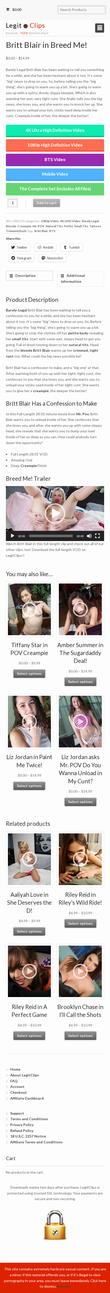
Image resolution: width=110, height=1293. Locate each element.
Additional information (73, 278)
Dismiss (64, 1286)
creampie (41, 391)
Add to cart (47, 203)
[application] (55, 513)
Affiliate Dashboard (27, 1098)
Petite (68, 226)
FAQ (14, 1081)
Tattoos (95, 226)
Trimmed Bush (16, 231)
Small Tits (81, 226)
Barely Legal (90, 221)
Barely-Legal (16, 310)
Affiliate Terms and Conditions (36, 1142)
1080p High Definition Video (55, 145)
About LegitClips (24, 1075)
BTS (52, 231)
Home (15, 1069)
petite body (78, 333)
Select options (29, 673)
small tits (20, 339)
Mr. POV (38, 226)
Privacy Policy (22, 1125)
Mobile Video (55, 174)
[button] (55, 513)
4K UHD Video (70, 221)
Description (25, 275)
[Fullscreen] (97, 535)
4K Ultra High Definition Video (55, 130)
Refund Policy (21, 1130)
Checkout (18, 1092)
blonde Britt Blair (35, 350)
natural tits (79, 345)
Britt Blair (41, 231)
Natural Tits (54, 226)
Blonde (11, 226)
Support (17, 1113)
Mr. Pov (82, 414)
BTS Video (55, 159)
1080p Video (50, 221)
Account (17, 1086)
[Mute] (89, 535)
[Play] (12, 535)
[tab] (29, 276)
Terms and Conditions (29, 1119)
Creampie (24, 226)
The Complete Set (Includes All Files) (55, 188)
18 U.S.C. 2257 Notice (28, 1136)
